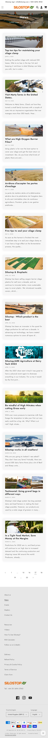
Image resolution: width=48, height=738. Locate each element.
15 (23, 572)
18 (41, 572)
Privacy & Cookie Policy (13, 664)
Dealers (7, 610)
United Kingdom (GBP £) (16, 714)
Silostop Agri (13, 733)
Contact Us (8, 615)
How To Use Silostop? (12, 635)
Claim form (8, 674)
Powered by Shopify (33, 733)
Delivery (7, 654)
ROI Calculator (9, 640)
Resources (8, 625)
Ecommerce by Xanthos (10, 735)
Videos (7, 630)
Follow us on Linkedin (12, 645)
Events (6, 605)
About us (7, 595)
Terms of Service (10, 669)
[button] (2, 7)
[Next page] (33, 577)
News (6, 600)
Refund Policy (9, 659)
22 (27, 577)
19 (15, 577)
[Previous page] (5, 572)
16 (29, 572)
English (35, 714)
